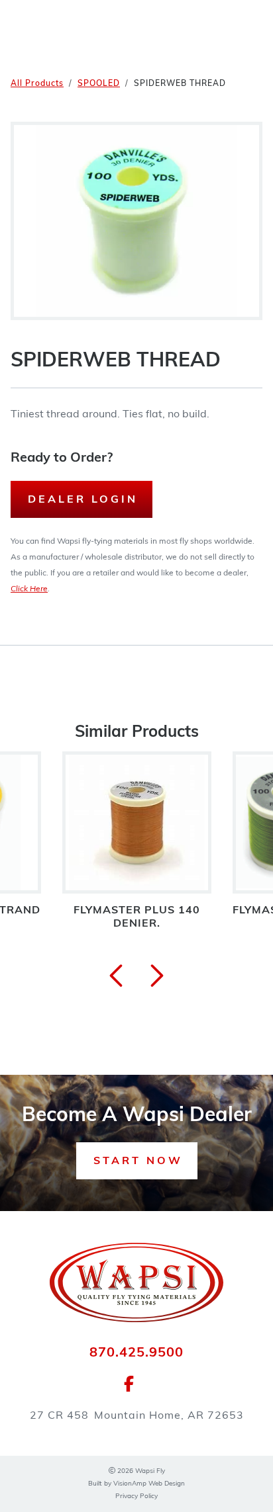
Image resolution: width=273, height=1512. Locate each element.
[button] (136, 1160)
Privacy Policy (136, 1496)
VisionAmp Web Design (149, 1484)
